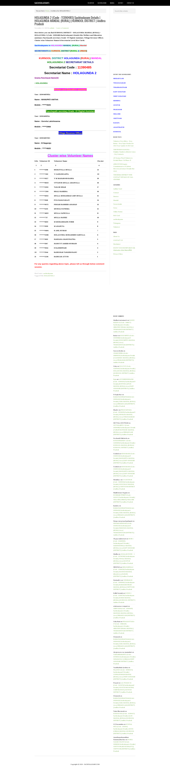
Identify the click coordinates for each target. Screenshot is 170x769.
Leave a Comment (62, 28)
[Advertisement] (124, 43)
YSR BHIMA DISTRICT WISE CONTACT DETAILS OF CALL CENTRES (123, 177)
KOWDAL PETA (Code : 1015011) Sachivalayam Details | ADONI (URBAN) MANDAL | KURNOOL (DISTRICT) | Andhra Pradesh (123, 728)
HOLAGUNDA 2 (49, 276)
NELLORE (116, 114)
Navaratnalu (117, 204)
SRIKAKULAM (118, 78)
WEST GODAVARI (119, 96)
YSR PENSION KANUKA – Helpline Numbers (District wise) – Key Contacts (124, 152)
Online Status (117, 212)
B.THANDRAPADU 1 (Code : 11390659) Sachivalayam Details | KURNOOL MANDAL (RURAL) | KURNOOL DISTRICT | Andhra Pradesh (124, 445)
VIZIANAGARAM (119, 83)
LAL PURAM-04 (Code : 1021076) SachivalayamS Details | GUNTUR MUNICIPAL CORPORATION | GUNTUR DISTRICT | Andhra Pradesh (123, 687)
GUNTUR (116, 105)
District (116, 196)
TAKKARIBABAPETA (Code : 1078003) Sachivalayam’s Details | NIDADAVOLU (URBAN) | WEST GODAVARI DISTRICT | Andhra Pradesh (124, 659)
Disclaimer (117, 244)
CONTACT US (118, 240)
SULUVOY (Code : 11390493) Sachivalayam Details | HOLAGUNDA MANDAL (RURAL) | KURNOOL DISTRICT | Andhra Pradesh (124, 370)
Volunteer (116, 227)
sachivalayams (48, 273)
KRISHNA (116, 100)
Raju (114, 379)
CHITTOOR (117, 118)
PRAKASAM (117, 109)
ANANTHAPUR (118, 127)
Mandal (115, 200)
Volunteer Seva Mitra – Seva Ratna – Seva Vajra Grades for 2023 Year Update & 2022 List (123, 143)
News (115, 208)
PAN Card (116, 215)
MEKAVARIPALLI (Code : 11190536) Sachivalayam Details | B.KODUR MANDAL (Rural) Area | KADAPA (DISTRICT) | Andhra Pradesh (123, 571)
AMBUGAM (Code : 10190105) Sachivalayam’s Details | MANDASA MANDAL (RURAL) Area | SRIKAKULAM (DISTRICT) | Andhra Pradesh (124, 613)
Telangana (116, 223)
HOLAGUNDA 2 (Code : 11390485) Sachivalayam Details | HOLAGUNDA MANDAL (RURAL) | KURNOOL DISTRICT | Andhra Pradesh (70, 20)
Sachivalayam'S (42, 2)
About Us (116, 236)
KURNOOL (117, 132)
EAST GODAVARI (119, 92)
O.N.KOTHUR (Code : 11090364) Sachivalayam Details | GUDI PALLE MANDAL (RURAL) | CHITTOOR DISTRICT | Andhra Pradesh (124, 484)
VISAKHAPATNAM (120, 87)
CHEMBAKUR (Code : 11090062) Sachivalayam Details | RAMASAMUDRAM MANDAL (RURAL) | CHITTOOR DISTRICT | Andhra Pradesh (123, 584)
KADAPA (116, 123)
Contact (116, 193)
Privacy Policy (118, 254)
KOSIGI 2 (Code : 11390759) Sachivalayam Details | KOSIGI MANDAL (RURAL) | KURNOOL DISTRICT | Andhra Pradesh (124, 597)
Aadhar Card (117, 189)
